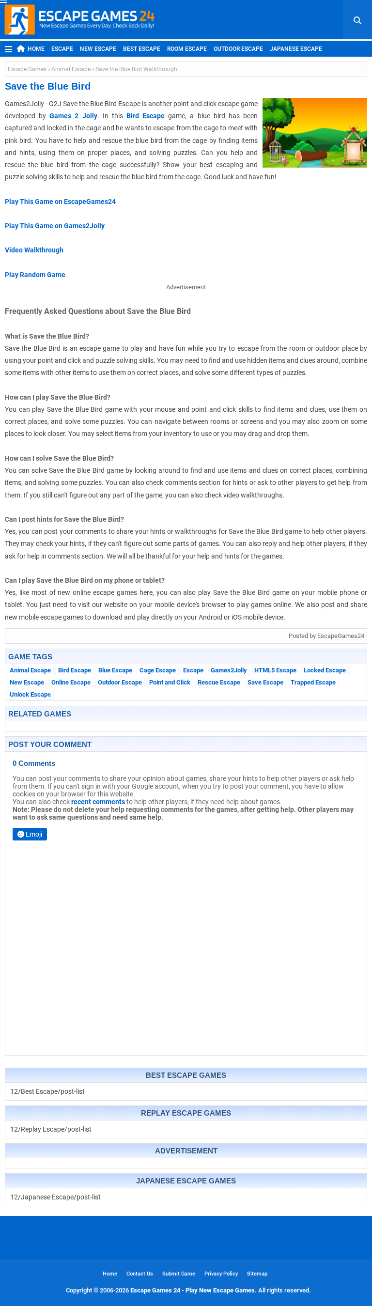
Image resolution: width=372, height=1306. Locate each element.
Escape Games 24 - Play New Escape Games (192, 1290)
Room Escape (187, 49)
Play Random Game (35, 275)
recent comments (98, 802)
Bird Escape (145, 116)
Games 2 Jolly (73, 116)
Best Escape (141, 49)
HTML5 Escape (275, 670)
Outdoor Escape (238, 49)
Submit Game (178, 1274)
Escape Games (27, 69)
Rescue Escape (219, 682)
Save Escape (265, 682)
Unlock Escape (30, 694)
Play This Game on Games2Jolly (55, 226)
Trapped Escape (313, 682)
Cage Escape (158, 670)
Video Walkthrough (34, 250)
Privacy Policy (221, 1274)
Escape (62, 49)
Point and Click (169, 682)
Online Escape (71, 682)
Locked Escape (325, 670)
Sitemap (257, 1274)
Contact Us (139, 1274)
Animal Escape (71, 69)
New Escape (98, 49)
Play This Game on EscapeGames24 (60, 201)
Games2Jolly (229, 670)
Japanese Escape (296, 49)
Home (36, 49)
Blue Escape (115, 670)
